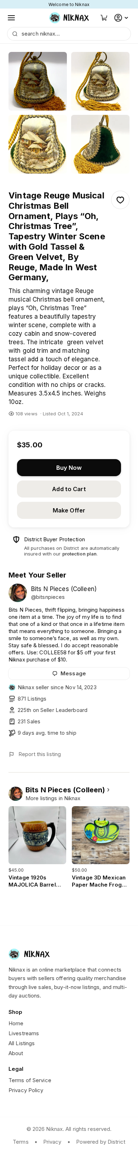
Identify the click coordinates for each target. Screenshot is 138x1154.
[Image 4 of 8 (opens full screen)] (100, 144)
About (15, 1053)
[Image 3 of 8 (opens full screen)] (37, 144)
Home (15, 1023)
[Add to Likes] (120, 200)
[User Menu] (122, 18)
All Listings (21, 1043)
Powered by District (100, 1141)
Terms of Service (29, 1080)
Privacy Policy (26, 1090)
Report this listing (39, 754)
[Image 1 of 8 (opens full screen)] (37, 81)
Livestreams (23, 1033)
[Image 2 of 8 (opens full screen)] (100, 81)
